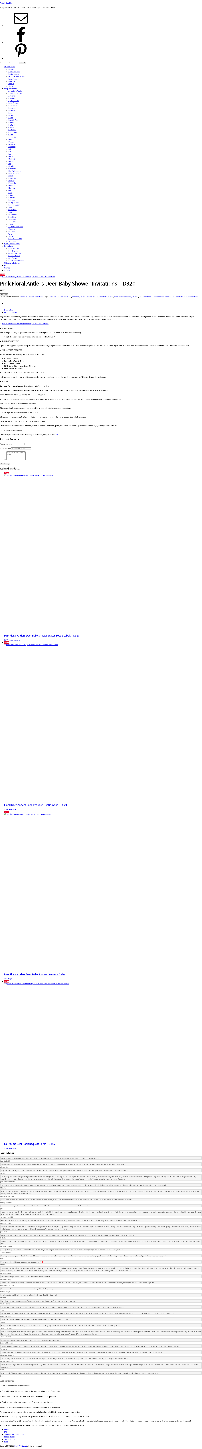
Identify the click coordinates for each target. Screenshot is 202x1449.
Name (2, 444)
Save (3, 274)
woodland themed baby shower (151, 297)
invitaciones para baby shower (126, 297)
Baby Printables (6, 3)
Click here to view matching (13, 324)
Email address (5, 448)
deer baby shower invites (82, 297)
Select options (14, 640)
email (51, 1402)
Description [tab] (8, 310)
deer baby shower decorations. (36, 324)
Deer (22, 297)
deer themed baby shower (103, 297)
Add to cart (4, 294)
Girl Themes (29, 297)
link (56, 434)
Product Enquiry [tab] (10, 312)
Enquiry (3, 459)
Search (23, 63)
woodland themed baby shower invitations (181, 297)
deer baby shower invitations (59, 297)
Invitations (39, 297)
